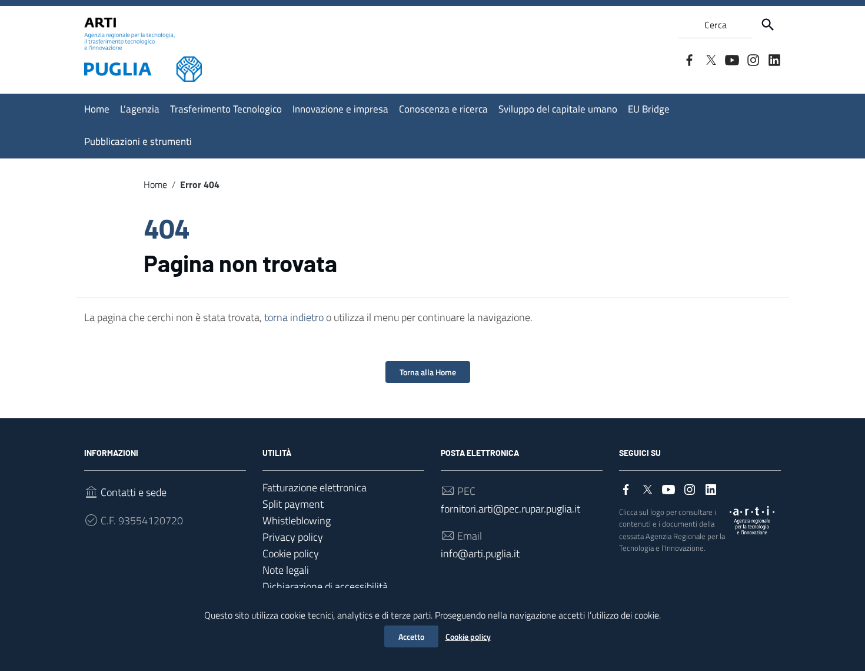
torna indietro (294, 317)
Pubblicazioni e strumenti (138, 141)
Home (96, 109)
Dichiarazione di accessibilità (325, 586)
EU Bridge (649, 109)
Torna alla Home (428, 372)
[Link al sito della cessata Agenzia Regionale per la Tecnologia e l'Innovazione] (752, 519)
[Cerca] (768, 25)
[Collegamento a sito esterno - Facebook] (689, 59)
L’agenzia (139, 109)
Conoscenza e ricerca (443, 109)
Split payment (293, 504)
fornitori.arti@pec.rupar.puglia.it (510, 509)
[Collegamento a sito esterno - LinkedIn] (774, 59)
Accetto (411, 636)
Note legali (285, 570)
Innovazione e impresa (340, 109)
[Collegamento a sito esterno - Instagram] (753, 59)
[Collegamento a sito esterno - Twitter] (710, 59)
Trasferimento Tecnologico (226, 109)
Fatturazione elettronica (314, 487)
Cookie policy (468, 636)
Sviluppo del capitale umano (557, 109)
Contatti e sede (134, 492)
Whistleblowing (296, 520)
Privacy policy (292, 537)
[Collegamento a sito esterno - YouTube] (731, 59)
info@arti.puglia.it (480, 553)
